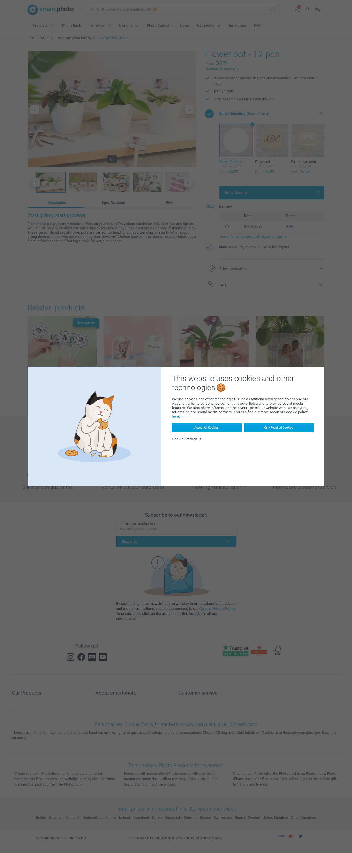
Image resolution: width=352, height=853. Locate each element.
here (175, 416)
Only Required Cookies (278, 427)
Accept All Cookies (206, 427)
